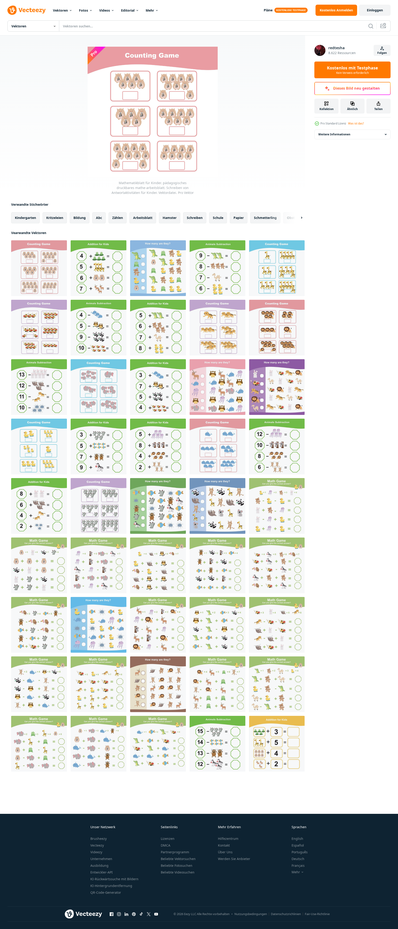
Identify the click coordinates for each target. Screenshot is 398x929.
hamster (170, 217)
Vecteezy (97, 845)
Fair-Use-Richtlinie (317, 914)
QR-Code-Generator (105, 892)
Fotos (83, 10)
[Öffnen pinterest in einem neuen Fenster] (134, 914)
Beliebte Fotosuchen (176, 865)
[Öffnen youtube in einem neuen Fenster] (156, 914)
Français (298, 865)
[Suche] (371, 26)
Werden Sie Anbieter (234, 859)
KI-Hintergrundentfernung (111, 885)
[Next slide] (297, 217)
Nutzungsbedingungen (250, 914)
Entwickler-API (101, 872)
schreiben (195, 217)
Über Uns (225, 852)
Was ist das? (356, 123)
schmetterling (265, 217)
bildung (79, 217)
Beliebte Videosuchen (177, 872)
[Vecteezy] (26, 10)
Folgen (382, 53)
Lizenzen (167, 838)
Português (300, 852)
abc (99, 217)
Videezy (96, 852)
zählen (117, 217)
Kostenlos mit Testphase (352, 70)
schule (218, 217)
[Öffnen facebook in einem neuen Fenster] (111, 914)
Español (298, 845)
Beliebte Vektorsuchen (178, 859)
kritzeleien (54, 217)
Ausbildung (99, 865)
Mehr (150, 10)
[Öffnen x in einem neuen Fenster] (149, 914)
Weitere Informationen (334, 134)
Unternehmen (101, 859)
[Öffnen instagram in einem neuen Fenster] (119, 914)
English (297, 838)
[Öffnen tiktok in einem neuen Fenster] (141, 914)
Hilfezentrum (228, 838)
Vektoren (60, 10)
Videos (104, 10)
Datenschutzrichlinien (286, 914)
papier (239, 217)
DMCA (165, 845)
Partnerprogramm (175, 852)
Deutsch (298, 859)
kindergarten (25, 217)
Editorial (128, 10)
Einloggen (375, 10)
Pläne (268, 10)
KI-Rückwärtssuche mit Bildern (114, 879)
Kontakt (224, 845)
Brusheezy (98, 838)
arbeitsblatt (142, 217)
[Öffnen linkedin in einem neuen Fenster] (126, 914)
